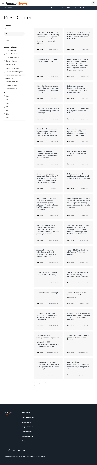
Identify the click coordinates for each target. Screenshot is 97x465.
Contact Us (92, 8)
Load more (40, 384)
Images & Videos (67, 8)
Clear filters (7, 43)
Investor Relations (80, 8)
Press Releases (55, 8)
